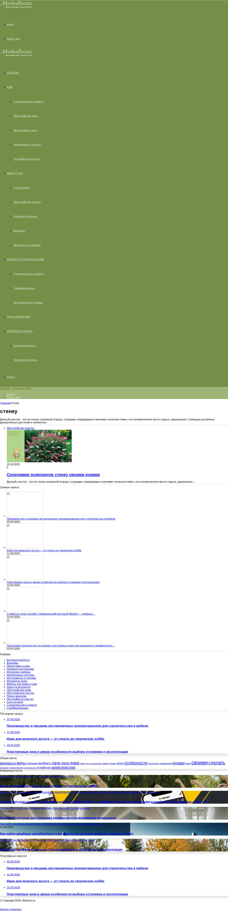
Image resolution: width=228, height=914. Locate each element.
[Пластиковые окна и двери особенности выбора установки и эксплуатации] (25, 579)
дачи (65, 763)
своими (199, 762)
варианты (8, 763)
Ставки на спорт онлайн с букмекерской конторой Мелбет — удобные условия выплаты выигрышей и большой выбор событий (103, 801)
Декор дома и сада (25, 130)
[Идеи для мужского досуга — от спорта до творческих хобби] (25, 547)
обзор (120, 763)
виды (21, 763)
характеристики (63, 767)
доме (82, 763)
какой (105, 763)
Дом (10, 87)
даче (56, 763)
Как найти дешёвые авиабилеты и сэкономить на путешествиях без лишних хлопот (67, 833)
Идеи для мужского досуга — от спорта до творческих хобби (44, 550)
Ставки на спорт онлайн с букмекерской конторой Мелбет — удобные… (51, 614)
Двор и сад (15, 173)
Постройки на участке (26, 159)
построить (153, 763)
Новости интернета (25, 360)
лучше (112, 763)
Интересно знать (20, 331)
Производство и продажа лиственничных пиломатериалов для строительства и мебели (61, 518)
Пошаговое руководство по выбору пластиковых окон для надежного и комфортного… (61, 645)
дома (74, 763)
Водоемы (19, 230)
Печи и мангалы (18, 317)
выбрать (45, 763)
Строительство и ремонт (28, 101)
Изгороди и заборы (25, 216)
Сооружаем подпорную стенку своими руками (53, 474)
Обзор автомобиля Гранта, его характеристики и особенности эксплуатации (61, 849)
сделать (216, 762)
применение (166, 763)
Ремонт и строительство (25, 259)
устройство (44, 767)
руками (179, 763)
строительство (30, 768)
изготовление (96, 764)
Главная (5, 403)
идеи (88, 764)
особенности (136, 763)
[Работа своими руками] (17, 7)
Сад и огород (21, 187)
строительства (16, 768)
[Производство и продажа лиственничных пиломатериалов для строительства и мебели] (25, 515)
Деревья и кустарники (27, 245)
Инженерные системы (27, 144)
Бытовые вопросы (24, 345)
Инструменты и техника (28, 302)
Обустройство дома (25, 116)
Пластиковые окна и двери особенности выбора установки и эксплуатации (53, 582)
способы (4, 768)
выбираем (32, 763)
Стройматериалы (24, 288)
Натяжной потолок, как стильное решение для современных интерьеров (58, 818)
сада (188, 763)
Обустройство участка (27, 202)
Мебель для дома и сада (22, 684)
